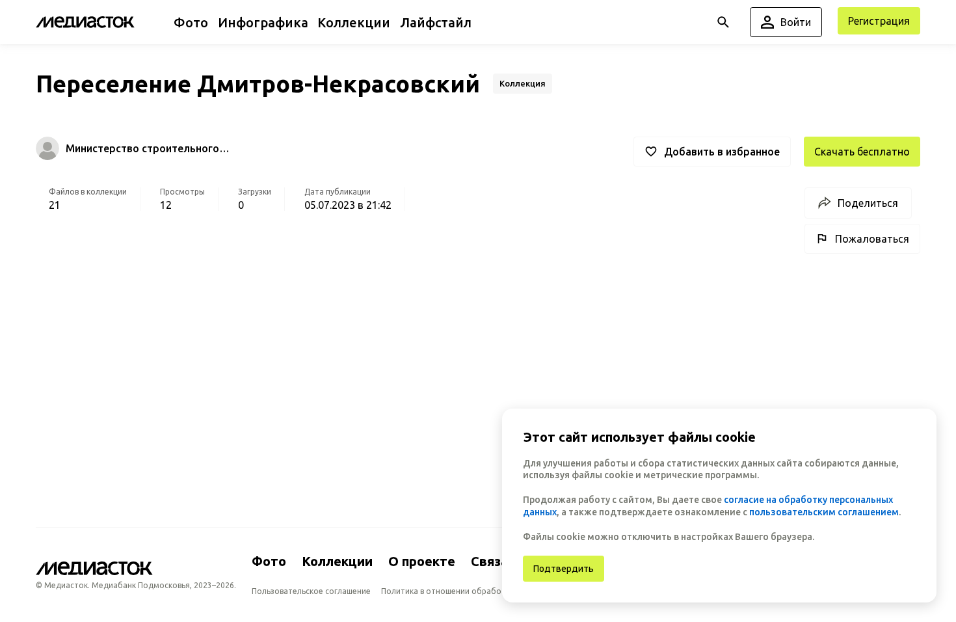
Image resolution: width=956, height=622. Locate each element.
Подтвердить (563, 568)
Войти (795, 22)
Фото (269, 561)
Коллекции (337, 561)
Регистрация (879, 21)
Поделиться (868, 203)
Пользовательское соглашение (311, 591)
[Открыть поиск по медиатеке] (723, 22)
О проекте (421, 561)
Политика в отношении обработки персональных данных (491, 591)
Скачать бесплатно (862, 151)
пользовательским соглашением (824, 512)
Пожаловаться (872, 239)
